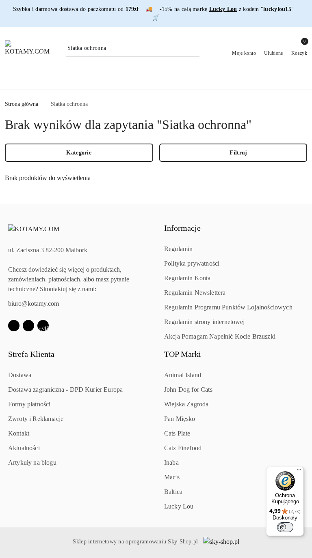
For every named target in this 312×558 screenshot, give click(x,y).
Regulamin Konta (187, 278)
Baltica (173, 491)
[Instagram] (28, 325)
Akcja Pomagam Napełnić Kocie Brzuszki (219, 336)
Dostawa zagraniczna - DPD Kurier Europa (65, 389)
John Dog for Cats (188, 389)
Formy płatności (29, 404)
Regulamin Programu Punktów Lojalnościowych (228, 307)
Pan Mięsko (179, 418)
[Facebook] (14, 325)
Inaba (171, 462)
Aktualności (24, 447)
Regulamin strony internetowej (204, 321)
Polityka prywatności (191, 263)
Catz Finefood (183, 447)
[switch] (285, 527)
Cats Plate (177, 433)
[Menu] (299, 471)
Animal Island (182, 374)
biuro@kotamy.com (33, 303)
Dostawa (19, 374)
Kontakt (18, 433)
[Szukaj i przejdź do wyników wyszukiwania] (194, 48)
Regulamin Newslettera (194, 292)
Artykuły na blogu (32, 462)
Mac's (172, 477)
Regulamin (178, 248)
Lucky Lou (178, 506)
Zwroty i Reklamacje (35, 418)
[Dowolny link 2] (43, 325)
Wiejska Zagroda (186, 404)
